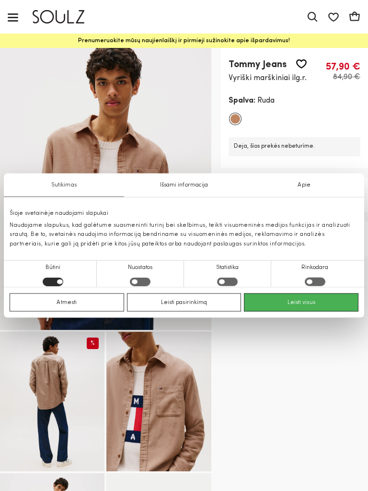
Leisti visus (301, 302)
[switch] (140, 281)
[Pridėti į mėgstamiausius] (301, 64)
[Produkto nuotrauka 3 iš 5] (158, 401)
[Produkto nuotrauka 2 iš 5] (52, 401)
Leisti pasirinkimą (184, 302)
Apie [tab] (304, 185)
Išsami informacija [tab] (184, 185)
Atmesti (67, 302)
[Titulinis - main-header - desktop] (65, 17)
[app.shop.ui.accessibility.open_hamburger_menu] (13, 17)
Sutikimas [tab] (64, 185)
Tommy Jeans (258, 65)
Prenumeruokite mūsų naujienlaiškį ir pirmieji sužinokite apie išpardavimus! (184, 41)
